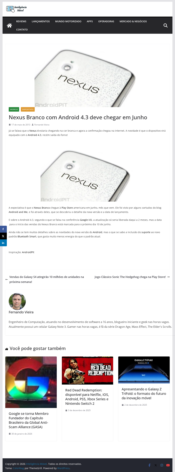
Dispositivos (27, 109)
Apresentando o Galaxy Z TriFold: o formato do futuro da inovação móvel (144, 393)
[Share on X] (3, 236)
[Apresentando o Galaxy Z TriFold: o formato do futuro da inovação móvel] (144, 359)
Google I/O (86, 219)
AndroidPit (28, 252)
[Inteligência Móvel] (9, 25)
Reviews (21, 21)
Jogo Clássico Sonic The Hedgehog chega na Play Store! (130, 277)
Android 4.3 (34, 135)
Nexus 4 (34, 130)
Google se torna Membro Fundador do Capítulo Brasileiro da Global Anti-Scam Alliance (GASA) (29, 420)
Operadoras (106, 21)
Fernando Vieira (41, 124)
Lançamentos (41, 21)
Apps (90, 21)
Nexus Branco (42, 207)
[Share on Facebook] (3, 229)
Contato (22, 29)
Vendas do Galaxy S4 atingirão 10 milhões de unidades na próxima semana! (46, 279)
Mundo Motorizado (68, 21)
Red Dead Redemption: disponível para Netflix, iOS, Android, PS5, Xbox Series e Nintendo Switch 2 (87, 397)
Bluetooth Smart (27, 236)
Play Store (67, 207)
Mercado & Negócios (133, 21)
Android (14, 109)
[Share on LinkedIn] (3, 242)
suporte (146, 232)
